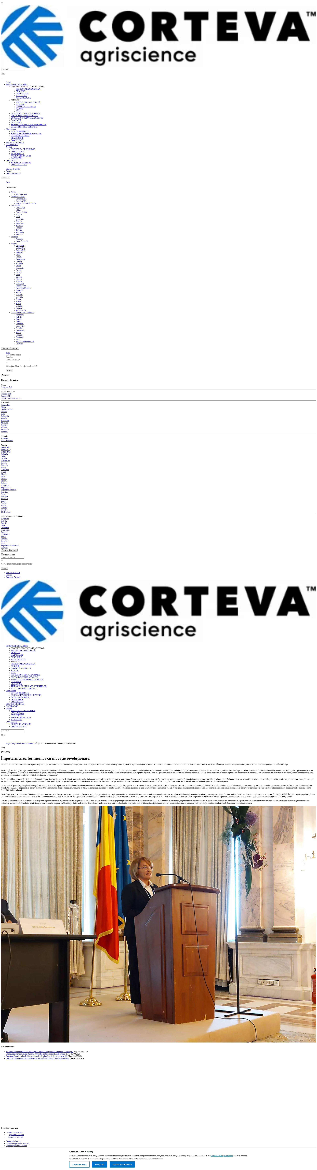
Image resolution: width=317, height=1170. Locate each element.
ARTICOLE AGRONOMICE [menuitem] (23, 149)
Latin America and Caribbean (22, 312)
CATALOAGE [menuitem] (12, 145)
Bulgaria (19, 252)
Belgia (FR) (20, 246)
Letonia (19, 277)
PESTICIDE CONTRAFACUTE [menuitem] (24, 116)
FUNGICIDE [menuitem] (21, 96)
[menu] (2, 2)
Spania (18, 299)
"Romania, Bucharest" (10, 348)
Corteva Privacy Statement (222, 1156)
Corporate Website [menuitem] (13, 173)
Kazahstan (20, 223)
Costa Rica (20, 326)
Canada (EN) (21, 199)
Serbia (18, 292)
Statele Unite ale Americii (26, 203)
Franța (18, 266)
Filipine (19, 214)
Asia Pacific (15, 205)
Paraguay (19, 337)
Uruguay (19, 344)
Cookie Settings (79, 1164)
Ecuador (19, 328)
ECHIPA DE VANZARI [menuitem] (21, 162)
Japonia (19, 221)
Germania (20, 268)
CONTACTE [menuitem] (11, 160)
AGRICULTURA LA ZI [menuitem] (21, 156)
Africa (13, 192)
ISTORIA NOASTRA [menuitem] (20, 136)
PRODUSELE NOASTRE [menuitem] (17, 84)
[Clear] (7, 362)
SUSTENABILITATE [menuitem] (20, 131)
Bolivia (19, 317)
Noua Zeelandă (22, 241)
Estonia (19, 261)
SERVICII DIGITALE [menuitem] (15, 142)
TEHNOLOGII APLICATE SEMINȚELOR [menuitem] (28, 125)
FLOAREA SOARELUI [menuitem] (26, 107)
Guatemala (20, 330)
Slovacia (19, 295)
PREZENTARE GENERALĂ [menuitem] (28, 89)
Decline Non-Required (122, 1164)
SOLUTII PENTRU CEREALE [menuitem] (24, 127)
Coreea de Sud (21, 212)
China (18, 210)
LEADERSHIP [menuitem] (17, 138)
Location (9, 357)
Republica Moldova (23, 288)
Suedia (18, 301)
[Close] (7, 355)
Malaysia (19, 226)
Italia (18, 275)
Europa (14, 243)
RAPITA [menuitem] (19, 109)
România (19, 290)
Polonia (19, 281)
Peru (17, 339)
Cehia (18, 255)
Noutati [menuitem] (9, 147)
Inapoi (8, 82)
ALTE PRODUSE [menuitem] (23, 98)
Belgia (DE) (20, 250)
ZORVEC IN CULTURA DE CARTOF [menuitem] (27, 118)
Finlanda (19, 263)
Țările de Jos (21, 310)
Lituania (19, 279)
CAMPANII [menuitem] (16, 120)
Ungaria (19, 308)
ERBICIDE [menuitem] (20, 91)
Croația (19, 257)
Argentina (20, 315)
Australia (14, 237)
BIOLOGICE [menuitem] (16, 122)
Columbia (20, 324)
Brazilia (19, 319)
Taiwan (19, 230)
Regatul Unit (21, 286)
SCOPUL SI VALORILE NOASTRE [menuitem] (26, 133)
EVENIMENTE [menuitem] (17, 154)
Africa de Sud (21, 194)
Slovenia (19, 297)
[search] (2, 78)
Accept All (99, 1164)
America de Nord (18, 197)
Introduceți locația (8, 555)
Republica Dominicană (25, 341)
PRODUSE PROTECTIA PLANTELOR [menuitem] (27, 87)
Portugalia (20, 283)
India (18, 217)
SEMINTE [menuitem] (15, 100)
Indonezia (20, 219)
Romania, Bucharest (9, 550)
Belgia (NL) (20, 248)
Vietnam (19, 234)
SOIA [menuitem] (18, 111)
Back (8, 182)
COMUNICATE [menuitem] (17, 151)
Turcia (18, 304)
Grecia (18, 270)
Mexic (18, 333)
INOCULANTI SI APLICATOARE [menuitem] (25, 113)
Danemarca (20, 259)
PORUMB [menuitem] (20, 104)
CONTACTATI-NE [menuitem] (19, 165)
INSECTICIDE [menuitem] (22, 93)
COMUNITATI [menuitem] (17, 140)
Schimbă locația (14, 355)
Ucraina (19, 306)
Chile (18, 321)
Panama (19, 335)
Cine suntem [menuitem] (11, 129)
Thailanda (20, 232)
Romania (5, 178)
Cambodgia (20, 208)
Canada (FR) (21, 201)
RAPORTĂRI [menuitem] (16, 158)
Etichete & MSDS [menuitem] (13, 169)
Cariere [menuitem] (9, 171)
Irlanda (18, 272)
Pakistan (19, 228)
